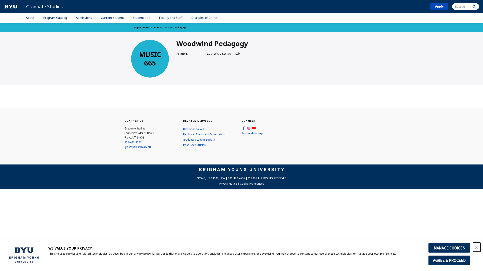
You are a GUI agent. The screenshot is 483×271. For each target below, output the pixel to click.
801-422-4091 (133, 142)
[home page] (11, 6)
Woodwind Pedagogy (174, 27)
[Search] (474, 6)
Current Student (112, 18)
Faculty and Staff (170, 18)
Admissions (84, 18)
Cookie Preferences (252, 183)
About (30, 18)
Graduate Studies (44, 6)
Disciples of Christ (204, 18)
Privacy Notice (228, 183)
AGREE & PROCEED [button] (449, 260)
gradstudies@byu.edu (138, 147)
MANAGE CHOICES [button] (449, 247)
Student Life (141, 18)
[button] (477, 247)
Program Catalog (55, 18)
